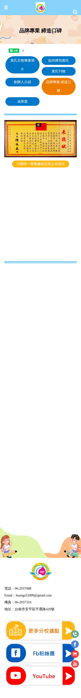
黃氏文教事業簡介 (22, 65)
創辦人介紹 (22, 82)
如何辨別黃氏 (58, 60)
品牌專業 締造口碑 (58, 86)
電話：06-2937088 (17, 588)
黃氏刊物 (58, 71)
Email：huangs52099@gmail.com (28, 595)
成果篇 (22, 101)
